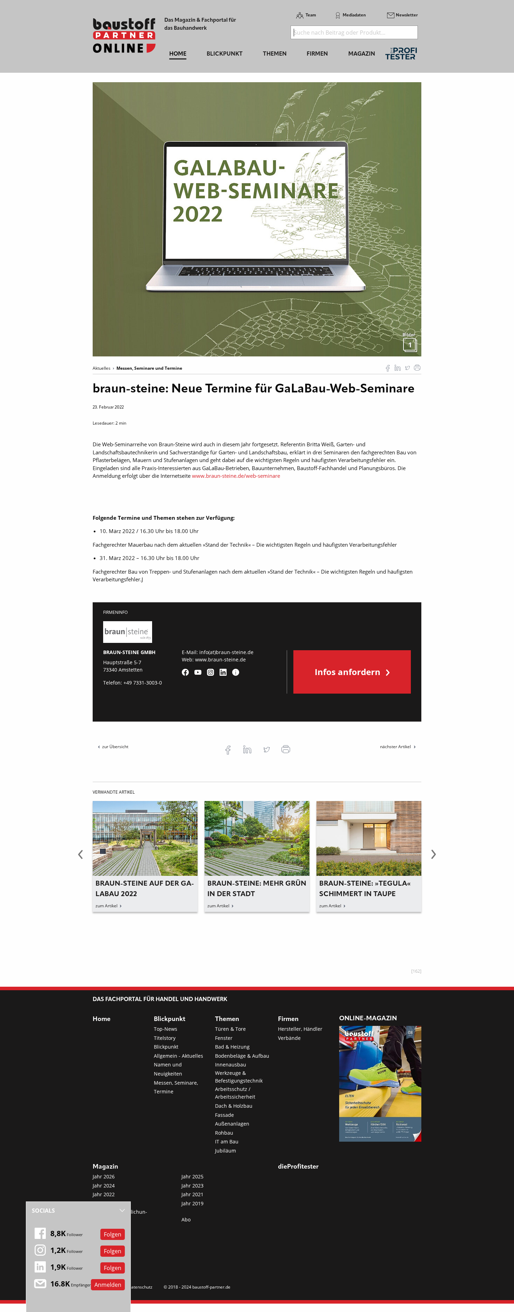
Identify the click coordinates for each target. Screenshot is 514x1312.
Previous (80, 858)
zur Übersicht (115, 747)
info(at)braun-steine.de (226, 652)
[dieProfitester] (401, 55)
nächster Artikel (396, 747)
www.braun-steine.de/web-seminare (236, 475)
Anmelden (107, 1285)
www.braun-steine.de (220, 659)
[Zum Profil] (235, 672)
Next (433, 858)
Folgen (112, 1234)
